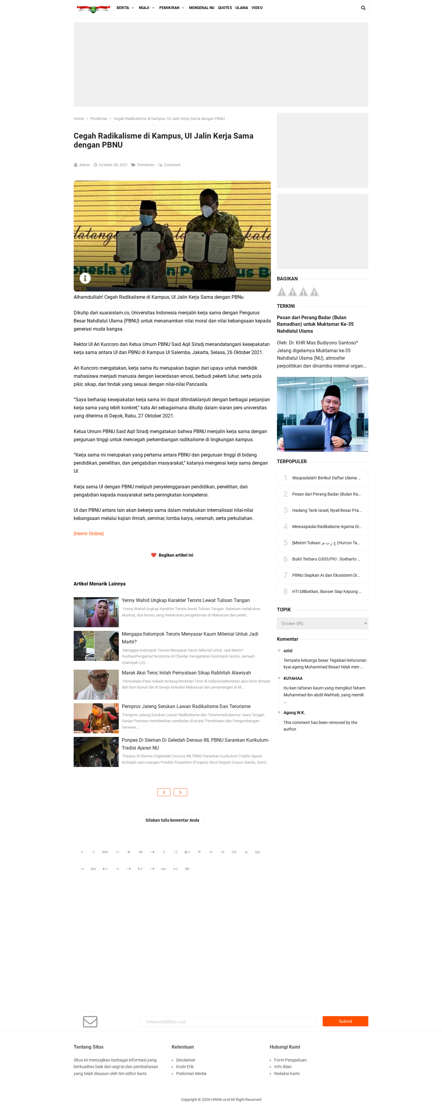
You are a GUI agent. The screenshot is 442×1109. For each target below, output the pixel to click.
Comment (172, 165)
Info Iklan (283, 1066)
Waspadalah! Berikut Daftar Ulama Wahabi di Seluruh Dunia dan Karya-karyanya (367, 477)
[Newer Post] (164, 792)
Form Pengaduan (290, 1060)
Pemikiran (146, 165)
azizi (288, 650)
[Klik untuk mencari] (363, 8)
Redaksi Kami (286, 1073)
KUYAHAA (293, 678)
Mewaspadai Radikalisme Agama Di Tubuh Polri (336, 526)
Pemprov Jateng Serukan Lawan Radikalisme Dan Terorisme (186, 706)
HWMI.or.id (220, 1099)
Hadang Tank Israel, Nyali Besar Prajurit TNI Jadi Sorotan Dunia (351, 510)
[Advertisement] (221, 65)
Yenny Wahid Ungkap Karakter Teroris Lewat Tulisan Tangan (186, 600)
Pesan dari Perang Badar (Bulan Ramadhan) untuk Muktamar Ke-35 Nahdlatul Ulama (315, 324)
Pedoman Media (191, 1073)
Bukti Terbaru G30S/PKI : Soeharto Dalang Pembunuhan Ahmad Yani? (357, 559)
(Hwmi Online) (89, 533)
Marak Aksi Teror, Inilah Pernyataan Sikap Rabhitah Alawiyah (186, 673)
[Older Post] (180, 792)
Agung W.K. (294, 712)
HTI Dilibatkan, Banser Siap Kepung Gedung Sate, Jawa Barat (349, 591)
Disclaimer (185, 1060)
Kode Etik (185, 1066)
